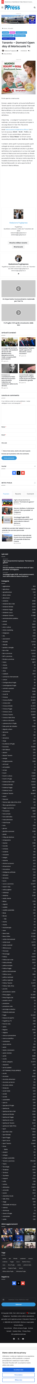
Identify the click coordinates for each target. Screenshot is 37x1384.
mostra (5, 921)
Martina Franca (26, 1261)
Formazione (6, 811)
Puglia (4, 1015)
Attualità (10, 28)
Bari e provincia (7, 653)
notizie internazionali (9, 939)
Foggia (12, 1261)
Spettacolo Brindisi (8, 1114)
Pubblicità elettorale (9, 1012)
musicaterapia (7, 927)
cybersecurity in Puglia (10, 723)
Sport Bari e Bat (7, 1131)
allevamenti (6, 598)
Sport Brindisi (7, 1134)
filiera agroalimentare (9, 805)
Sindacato (6, 1088)
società (5, 1096)
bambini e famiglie (8, 647)
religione (5, 1032)
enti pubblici (6, 767)
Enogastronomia (7, 761)
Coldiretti (5, 674)
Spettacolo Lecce (8, 1120)
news (4, 930)
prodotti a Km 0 (7, 1000)
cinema (5, 665)
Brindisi (15, 1258)
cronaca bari (6, 703)
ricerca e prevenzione (9, 1035)
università (6, 1190)
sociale (5, 1094)
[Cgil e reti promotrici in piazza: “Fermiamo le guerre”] (7, 502)
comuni (5, 679)
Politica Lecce (7, 974)
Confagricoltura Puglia (9, 682)
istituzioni (5, 875)
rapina (4, 1026)
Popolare (6, 494)
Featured (5, 799)
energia (5, 758)
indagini (5, 857)
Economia (6, 746)
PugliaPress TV (7, 1021)
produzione (6, 1003)
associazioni (6, 639)
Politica (5, 956)
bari (10, 1258)
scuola (5, 1059)
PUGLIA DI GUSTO (8, 1018)
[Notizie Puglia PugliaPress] (12, 7)
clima (4, 671)
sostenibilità (6, 1099)
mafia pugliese (7, 889)
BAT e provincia (7, 656)
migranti (5, 904)
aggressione (6, 586)
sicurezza (5, 1076)
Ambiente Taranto (8, 615)
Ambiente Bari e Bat (9, 604)
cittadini (5, 668)
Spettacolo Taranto (8, 1123)
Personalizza (18, 1375)
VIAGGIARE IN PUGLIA (9, 1204)
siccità (5, 1073)
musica (5, 924)
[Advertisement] (18, 188)
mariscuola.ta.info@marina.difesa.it (17, 129)
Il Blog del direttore (8, 837)
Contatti (9, 1331)
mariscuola (19, 247)
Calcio (4, 662)
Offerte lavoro (7, 948)
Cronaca (5, 697)
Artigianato (6, 633)
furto (4, 825)
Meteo (4, 901)
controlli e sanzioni (8, 688)
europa (5, 770)
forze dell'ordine (7, 816)
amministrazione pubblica (10, 618)
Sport (4, 1129)
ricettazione (6, 1041)
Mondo (5, 916)
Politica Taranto (7, 983)
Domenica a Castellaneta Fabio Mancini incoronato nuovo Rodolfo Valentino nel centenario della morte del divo (10, 380)
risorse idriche (7, 1044)
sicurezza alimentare (9, 1079)
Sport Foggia (6, 1137)
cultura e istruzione (8, 720)
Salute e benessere (8, 1050)
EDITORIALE (6, 749)
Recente (18, 494)
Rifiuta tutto (18, 1380)
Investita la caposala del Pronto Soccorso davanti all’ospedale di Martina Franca (22, 538)
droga (4, 741)
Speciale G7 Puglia (8, 1105)
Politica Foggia (7, 968)
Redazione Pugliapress (10, 50)
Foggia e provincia (8, 808)
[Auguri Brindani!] (30, 1245)
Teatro (5, 1164)
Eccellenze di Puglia (9, 744)
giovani (5, 828)
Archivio (30, 1328)
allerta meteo (7, 595)
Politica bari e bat (8, 959)
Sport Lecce (6, 1140)
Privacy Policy (26, 1331)
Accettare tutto (18, 1370)
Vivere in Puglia (7, 1213)
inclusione (6, 854)
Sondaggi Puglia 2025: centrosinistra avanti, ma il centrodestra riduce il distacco (23, 520)
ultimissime (6, 1187)
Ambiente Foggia (8, 609)
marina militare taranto (18, 243)
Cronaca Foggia (7, 709)
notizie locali (6, 942)
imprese (5, 843)
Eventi (12, 32)
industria (5, 860)
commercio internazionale (10, 676)
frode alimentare (8, 819)
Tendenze (6, 1169)
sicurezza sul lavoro (9, 1082)
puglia (4, 1268)
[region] (18, 1367)
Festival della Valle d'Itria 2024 (12, 802)
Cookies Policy (17, 1331)
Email (4, 435)
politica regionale (8, 980)
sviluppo (5, 1155)
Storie (4, 1146)
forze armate (6, 814)
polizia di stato (27, 1265)
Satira (6, 1149)
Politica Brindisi (7, 962)
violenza (5, 1207)
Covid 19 (5, 694)
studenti (5, 1152)
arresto (5, 624)
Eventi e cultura (21, 32)
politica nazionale (8, 977)
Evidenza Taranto (20, 35)
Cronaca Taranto (8, 714)
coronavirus (6, 691)
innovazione (6, 869)
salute (4, 1047)
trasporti (5, 1178)
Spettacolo (6, 1108)
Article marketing (8, 630)
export (4, 796)
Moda (4, 913)
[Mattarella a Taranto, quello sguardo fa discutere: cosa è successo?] (27, 341)
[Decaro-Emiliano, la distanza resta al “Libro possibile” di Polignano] (7, 510)
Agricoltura (6, 589)
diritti (4, 735)
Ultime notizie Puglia (7, 1271)
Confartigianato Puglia (9, 685)
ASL (4, 636)
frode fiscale (6, 822)
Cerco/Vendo (8, 1328)
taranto (21, 1268)
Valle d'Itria (6, 1199)
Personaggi (6, 954)
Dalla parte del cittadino (10, 726)
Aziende (5, 644)
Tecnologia (6, 1166)
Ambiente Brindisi (8, 606)
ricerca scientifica (8, 1038)
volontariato (6, 1216)
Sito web (4, 443)
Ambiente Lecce (8, 612)
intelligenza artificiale (9, 872)
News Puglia (11, 1265)
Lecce (18, 1261)
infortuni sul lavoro (8, 863)
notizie (19, 1265)
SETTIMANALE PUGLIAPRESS (12, 1070)
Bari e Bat (6, 650)
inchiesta (5, 849)
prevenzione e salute (9, 991)
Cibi (5, 919)
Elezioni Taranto (7, 755)
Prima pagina (7, 994)
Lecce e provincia (8, 884)
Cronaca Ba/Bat (7, 700)
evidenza (4, 1261)
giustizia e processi (8, 831)
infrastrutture (7, 866)
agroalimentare (7, 592)
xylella (4, 1219)
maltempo (6, 892)
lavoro (4, 881)
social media (6, 1091)
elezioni (5, 752)
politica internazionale (9, 971)
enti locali (5, 764)
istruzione (5, 878)
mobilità (5, 907)
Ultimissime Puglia (21, 1271)
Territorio (5, 1172)
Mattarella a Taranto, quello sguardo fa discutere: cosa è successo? (27, 350)
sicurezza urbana (8, 1085)
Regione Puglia (12, 1268)
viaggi (4, 1201)
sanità (4, 1056)
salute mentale (7, 1053)
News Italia (6, 933)
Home (5, 28)
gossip (4, 834)
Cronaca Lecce (7, 711)
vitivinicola (6, 1210)
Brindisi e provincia (8, 659)
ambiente (5, 601)
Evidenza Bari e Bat (8, 781)
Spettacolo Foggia (8, 1117)
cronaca (30, 1258)
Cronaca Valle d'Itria (9, 717)
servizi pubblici (7, 1067)
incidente (5, 851)
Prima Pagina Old (8, 997)
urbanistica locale (8, 1196)
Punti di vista (6, 1024)
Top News (6, 1175)
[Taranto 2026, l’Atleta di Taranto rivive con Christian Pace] (18, 1238)
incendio (5, 846)
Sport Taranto (7, 1143)
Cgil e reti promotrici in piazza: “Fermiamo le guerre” (24, 501)
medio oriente (7, 898)
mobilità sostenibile (8, 910)
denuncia (5, 732)
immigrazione (7, 840)
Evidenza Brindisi (8, 784)
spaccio (5, 1102)
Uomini (5, 1193)
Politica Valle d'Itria (8, 986)
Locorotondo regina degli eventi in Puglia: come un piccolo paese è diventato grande (27, 377)
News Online (6, 936)
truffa (4, 1181)
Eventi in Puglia (7, 35)
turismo (5, 1184)
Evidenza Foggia (7, 787)
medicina (5, 895)
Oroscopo (5, 951)
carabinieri (23, 1258)
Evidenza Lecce (7, 790)
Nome (4, 427)
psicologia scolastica (9, 1009)
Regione (5, 1029)
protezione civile (8, 1006)
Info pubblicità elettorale (18, 1334)
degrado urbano (7, 729)
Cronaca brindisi (7, 706)
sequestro (6, 1064)
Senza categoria (8, 1061)
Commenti (30, 494)
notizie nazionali (7, 945)
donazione (6, 738)
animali (5, 621)
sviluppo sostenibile (8, 1158)
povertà (5, 989)
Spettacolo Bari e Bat (9, 1111)
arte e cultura (7, 627)
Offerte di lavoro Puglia (20, 1328)
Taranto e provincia (8, 38)
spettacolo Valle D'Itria (9, 1126)
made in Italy (6, 886)
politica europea (7, 965)
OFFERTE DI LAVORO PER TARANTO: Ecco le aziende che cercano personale (16, 529)
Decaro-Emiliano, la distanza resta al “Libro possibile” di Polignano (24, 510)
